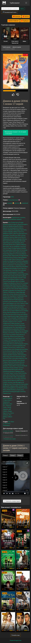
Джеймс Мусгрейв (8, 275)
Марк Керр (6, 356)
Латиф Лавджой (19, 288)
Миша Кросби (20, 266)
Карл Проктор (7, 334)
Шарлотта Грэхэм (8, 228)
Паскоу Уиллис (18, 342)
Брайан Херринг (13, 354)
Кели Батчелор (15, 314)
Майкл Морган (18, 331)
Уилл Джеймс (22, 354)
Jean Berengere (17, 382)
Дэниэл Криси (20, 384)
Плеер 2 (12, 455)
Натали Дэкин (7, 349)
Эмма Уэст (6, 294)
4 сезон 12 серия (8, 431)
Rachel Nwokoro (11, 389)
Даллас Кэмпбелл (17, 261)
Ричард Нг (14, 224)
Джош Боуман (21, 252)
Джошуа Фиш (23, 349)
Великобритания (13, 200)
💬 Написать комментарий (12, 501)
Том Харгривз (12, 307)
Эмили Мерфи (12, 360)
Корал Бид (6, 253)
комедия (9, 203)
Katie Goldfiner (10, 305)
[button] (9, 439)
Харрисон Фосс (13, 321)
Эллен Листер (7, 296)
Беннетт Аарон (12, 298)
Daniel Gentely (22, 373)
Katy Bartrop (6, 314)
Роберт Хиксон (15, 375)
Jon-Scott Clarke (18, 303)
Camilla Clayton (20, 347)
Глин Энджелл (7, 286)
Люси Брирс (19, 263)
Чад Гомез (23, 351)
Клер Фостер (15, 351)
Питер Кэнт (11, 347)
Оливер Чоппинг (19, 367)
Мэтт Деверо (11, 386)
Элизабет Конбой (16, 318)
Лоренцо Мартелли (15, 237)
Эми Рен (15, 233)
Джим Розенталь (14, 364)
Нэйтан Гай (15, 353)
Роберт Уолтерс (7, 382)
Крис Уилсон (13, 239)
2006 (12, 197)
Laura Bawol (23, 314)
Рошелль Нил (19, 259)
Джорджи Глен (7, 235)
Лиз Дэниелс (12, 283)
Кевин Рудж (15, 334)
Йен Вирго (20, 226)
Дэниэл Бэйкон (18, 228)
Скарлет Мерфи (7, 231)
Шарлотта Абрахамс (18, 296)
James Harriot (7, 375)
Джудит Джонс (15, 281)
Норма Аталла (12, 309)
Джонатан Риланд (8, 391)
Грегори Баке (7, 270)
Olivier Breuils (14, 294)
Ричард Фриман (13, 277)
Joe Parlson (11, 332)
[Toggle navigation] (26, 2)
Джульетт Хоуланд (14, 264)
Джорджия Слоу (15, 272)
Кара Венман (21, 340)
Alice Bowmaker (13, 301)
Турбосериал (15, 3)
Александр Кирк (23, 274)
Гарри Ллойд (11, 248)
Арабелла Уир (7, 261)
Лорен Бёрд (6, 316)
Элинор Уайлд (17, 257)
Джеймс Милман (19, 329)
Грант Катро (12, 384)
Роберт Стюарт (19, 279)
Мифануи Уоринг (8, 233)
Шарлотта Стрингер (14, 338)
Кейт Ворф (18, 343)
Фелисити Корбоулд (14, 299)
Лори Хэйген (18, 275)
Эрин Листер (7, 310)
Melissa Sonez (14, 336)
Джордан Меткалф (19, 241)
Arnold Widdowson (8, 342)
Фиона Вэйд (12, 268)
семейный (25, 203)
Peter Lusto (12, 358)
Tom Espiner (11, 279)
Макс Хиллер (19, 386)
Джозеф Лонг (23, 233)
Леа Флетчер (17, 320)
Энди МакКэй (13, 285)
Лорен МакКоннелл (17, 310)
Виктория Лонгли (8, 241)
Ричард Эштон (23, 255)
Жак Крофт (14, 369)
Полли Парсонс (21, 268)
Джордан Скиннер (19, 391)
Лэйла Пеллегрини (13, 362)
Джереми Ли (10, 327)
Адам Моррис (7, 242)
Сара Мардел (21, 376)
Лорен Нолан (7, 378)
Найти (22, 8)
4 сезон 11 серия (8, 435)
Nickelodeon (6, 425)
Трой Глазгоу (12, 252)
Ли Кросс (10, 320)
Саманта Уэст (7, 393)
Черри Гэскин (13, 373)
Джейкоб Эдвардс (14, 371)
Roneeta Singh (15, 316)
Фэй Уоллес (20, 380)
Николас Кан (22, 301)
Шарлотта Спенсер (15, 253)
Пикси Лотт (19, 283)
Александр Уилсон (8, 343)
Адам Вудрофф (20, 292)
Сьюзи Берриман (17, 345)
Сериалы (5, 219)
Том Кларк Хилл (16, 270)
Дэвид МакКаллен (8, 329)
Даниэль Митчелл (8, 331)
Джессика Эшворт (8, 303)
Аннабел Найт (12, 376)
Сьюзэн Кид (17, 325)
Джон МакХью (20, 358)
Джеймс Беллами (14, 290)
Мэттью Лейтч (17, 235)
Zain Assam (10, 367)
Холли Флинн (7, 351)
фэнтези (17, 203)
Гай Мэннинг (12, 292)
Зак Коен (10, 325)
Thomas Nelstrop (13, 274)
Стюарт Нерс (11, 259)
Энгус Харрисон (21, 309)
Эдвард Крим (7, 369)
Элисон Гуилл (7, 353)
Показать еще (15, 635)
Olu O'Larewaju (15, 378)
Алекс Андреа (22, 285)
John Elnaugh (15, 349)
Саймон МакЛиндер (18, 286)
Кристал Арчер (20, 312)
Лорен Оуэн (20, 389)
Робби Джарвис (15, 323)
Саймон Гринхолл (18, 231)
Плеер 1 (5, 455)
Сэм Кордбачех (11, 387)
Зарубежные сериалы (18, 217)
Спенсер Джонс (11, 266)
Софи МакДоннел (20, 327)
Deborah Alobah (11, 312)
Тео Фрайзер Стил (17, 246)
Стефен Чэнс (7, 318)
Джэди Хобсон (22, 239)
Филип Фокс (12, 244)
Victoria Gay (21, 294)
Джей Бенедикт (22, 224)
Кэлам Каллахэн (8, 257)
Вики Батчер (18, 305)
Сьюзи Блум (6, 281)
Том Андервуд (12, 340)
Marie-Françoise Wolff (18, 365)
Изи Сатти (20, 250)
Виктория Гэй (7, 246)
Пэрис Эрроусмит (13, 255)
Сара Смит (23, 230)
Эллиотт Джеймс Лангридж (11, 230)
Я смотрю (25, 458)
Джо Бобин (13, 250)
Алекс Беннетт (7, 345)
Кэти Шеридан (16, 242)
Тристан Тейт (10, 288)
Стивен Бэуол (7, 400)
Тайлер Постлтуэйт (21, 332)
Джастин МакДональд (9, 226)
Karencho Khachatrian (16, 356)
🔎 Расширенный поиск (9, 12)
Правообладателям (15, 640)
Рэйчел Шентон (11, 380)
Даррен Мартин (21, 244)
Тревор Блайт (23, 316)
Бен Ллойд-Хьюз (13, 222)
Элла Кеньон (11, 263)
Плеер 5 (20, 455)
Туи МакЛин (19, 387)
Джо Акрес (24, 343)
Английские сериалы (15, 219)
